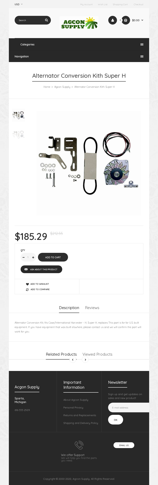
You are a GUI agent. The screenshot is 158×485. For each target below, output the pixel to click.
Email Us (124, 445)
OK (115, 419)
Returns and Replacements (79, 415)
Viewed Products (97, 354)
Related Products (61, 354)
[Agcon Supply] (79, 28)
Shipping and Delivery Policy (80, 422)
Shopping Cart (120, 4)
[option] (88, 163)
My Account (86, 4)
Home (47, 86)
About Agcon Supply (75, 399)
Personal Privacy (73, 407)
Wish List (103, 4)
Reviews (92, 307)
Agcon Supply (62, 86)
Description (69, 307)
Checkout (138, 4)
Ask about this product (43, 269)
